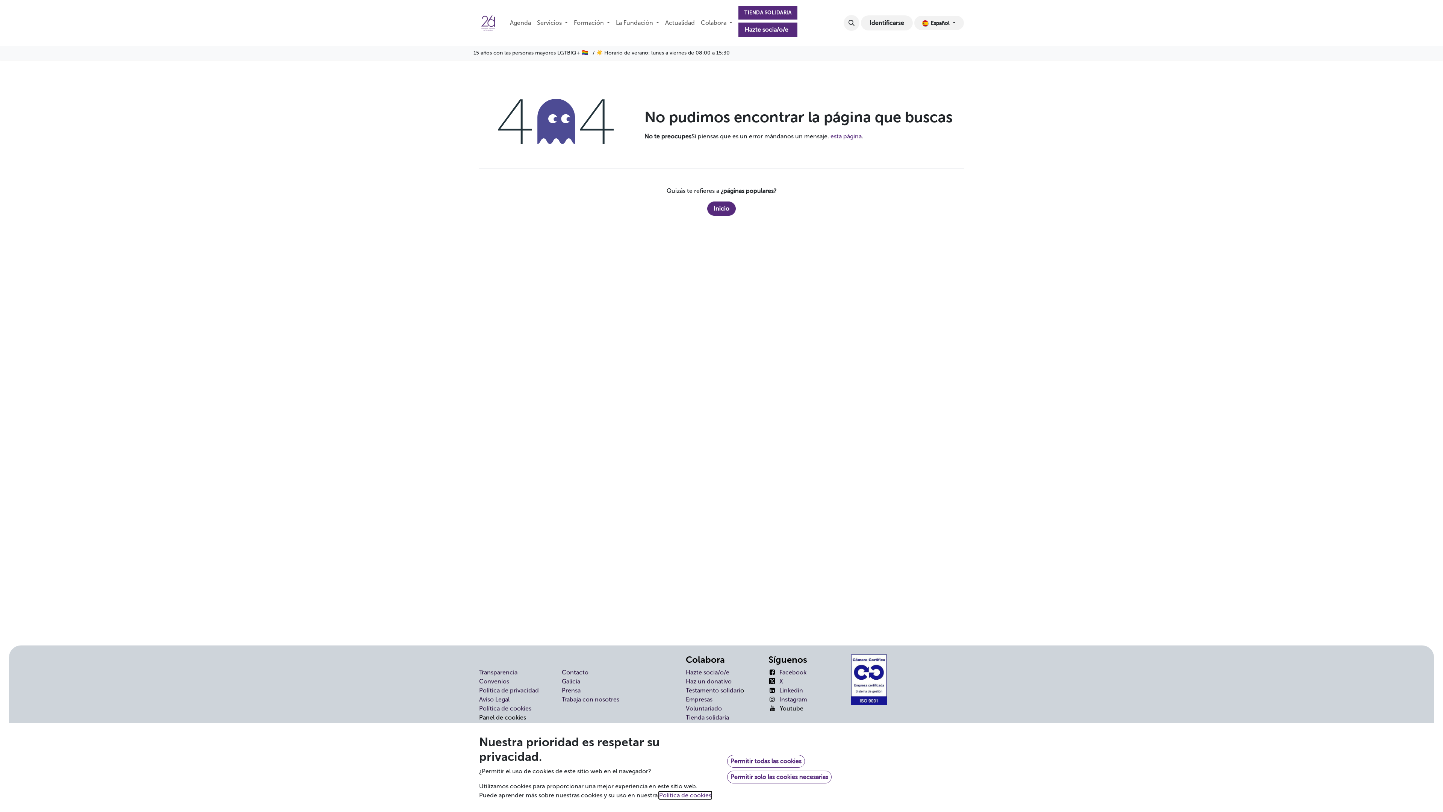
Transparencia (498, 672)
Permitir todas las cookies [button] (766, 761)
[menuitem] (520, 22)
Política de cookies (505, 708)
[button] (851, 23)
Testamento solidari (713, 690)
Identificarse (887, 22)
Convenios (494, 681)
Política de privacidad (509, 690)
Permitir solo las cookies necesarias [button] (779, 776)
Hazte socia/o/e (766, 29)
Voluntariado (704, 708)
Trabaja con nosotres (590, 699)
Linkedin (791, 690)
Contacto (575, 672)
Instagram (793, 699)
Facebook (792, 672)
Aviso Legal (494, 699)
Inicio (721, 208)
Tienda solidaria (707, 717)
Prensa (571, 690)
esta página (846, 136)
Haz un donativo (709, 681)
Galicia (571, 681)
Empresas (699, 699)
